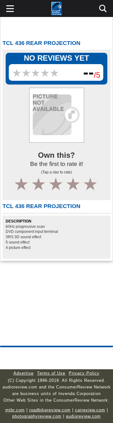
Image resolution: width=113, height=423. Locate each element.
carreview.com (90, 410)
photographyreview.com (37, 416)
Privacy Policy (84, 373)
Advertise (23, 373)
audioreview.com (83, 416)
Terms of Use (51, 373)
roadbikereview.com (50, 410)
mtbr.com (15, 410)
